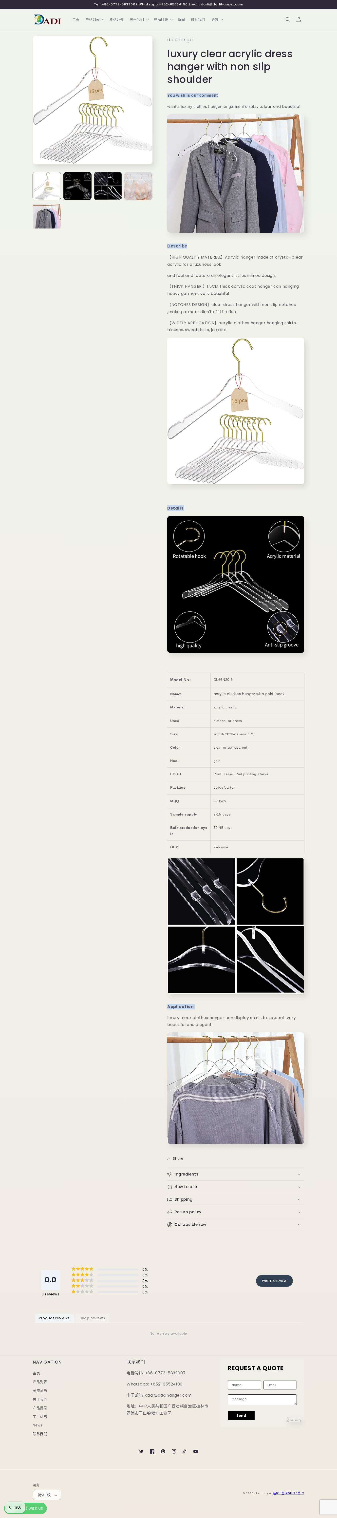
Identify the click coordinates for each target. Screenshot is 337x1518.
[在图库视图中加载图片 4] (138, 186)
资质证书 (40, 1390)
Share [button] (178, 1158)
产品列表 (40, 1381)
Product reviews (54, 1318)
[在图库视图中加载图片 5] (47, 217)
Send (241, 1415)
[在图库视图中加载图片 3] (108, 186)
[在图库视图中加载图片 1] (47, 186)
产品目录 (40, 1407)
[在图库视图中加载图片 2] (77, 186)
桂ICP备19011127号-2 (288, 1493)
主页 (36, 1373)
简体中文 (44, 1495)
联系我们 (40, 1433)
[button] (94, 19)
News (37, 1425)
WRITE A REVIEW (274, 1281)
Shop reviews (92, 1318)
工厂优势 (40, 1416)
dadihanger (263, 1493)
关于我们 (40, 1399)
